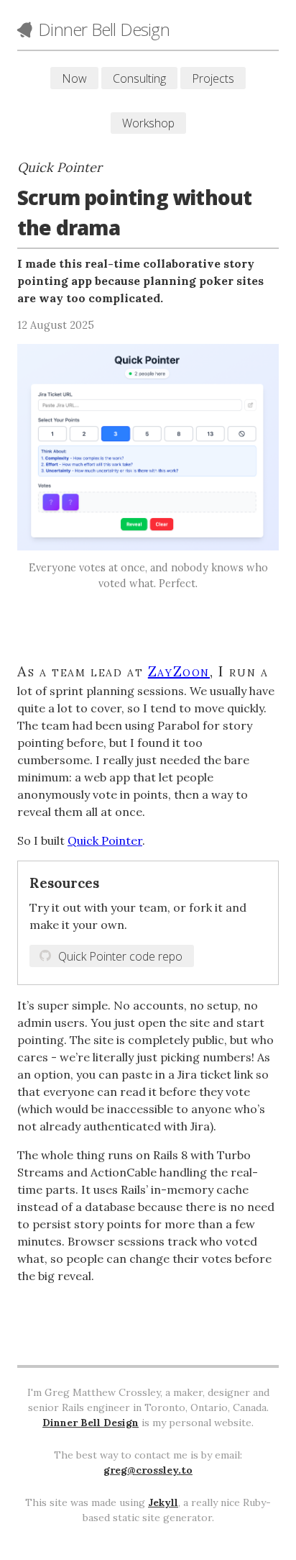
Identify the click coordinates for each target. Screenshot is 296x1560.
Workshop (148, 123)
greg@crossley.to (148, 1470)
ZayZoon (179, 671)
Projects (213, 78)
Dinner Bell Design (90, 1422)
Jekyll (163, 1502)
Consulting (139, 78)
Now (74, 78)
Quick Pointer (105, 840)
